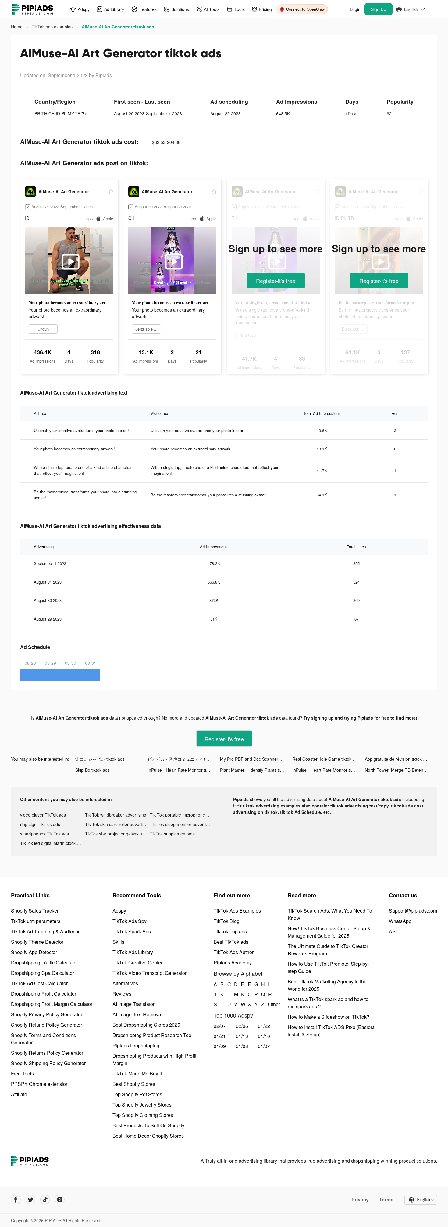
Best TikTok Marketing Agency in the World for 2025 (327, 985)
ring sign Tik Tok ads (40, 824)
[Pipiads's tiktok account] (45, 1199)
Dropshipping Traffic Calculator (44, 962)
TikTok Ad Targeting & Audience (46, 931)
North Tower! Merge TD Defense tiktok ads (401, 770)
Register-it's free (275, 280)
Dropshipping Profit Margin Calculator (51, 1003)
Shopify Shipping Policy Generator (48, 1063)
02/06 (242, 1025)
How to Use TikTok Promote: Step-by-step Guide (328, 967)
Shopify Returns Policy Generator (47, 1052)
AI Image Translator (133, 1003)
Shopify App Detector (34, 952)
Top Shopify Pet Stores (137, 1094)
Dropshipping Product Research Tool (152, 1035)
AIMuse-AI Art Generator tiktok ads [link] (118, 26)
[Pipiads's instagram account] (60, 1199)
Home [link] (17, 26)
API (393, 931)
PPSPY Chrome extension (40, 1083)
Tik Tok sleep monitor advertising (182, 824)
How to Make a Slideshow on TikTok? (328, 1016)
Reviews (121, 993)
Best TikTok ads (231, 941)
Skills (118, 941)
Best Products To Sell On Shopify (148, 1125)
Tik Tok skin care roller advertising (117, 824)
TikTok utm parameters (35, 921)
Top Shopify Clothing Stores (142, 1114)
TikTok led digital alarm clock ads (52, 843)
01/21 (220, 1035)
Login (355, 9)
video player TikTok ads (43, 815)
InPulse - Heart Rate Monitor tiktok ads (184, 770)
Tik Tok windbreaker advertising (115, 815)
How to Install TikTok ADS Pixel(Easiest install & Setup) (331, 1031)
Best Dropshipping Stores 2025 (146, 1024)
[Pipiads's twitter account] (30, 1199)
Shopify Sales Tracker (35, 910)
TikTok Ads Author (234, 952)
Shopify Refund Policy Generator (46, 1024)
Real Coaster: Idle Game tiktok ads (326, 759)
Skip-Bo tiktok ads (92, 770)
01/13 (242, 1035)
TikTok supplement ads (172, 834)
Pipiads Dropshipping (135, 1045)
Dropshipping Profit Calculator (43, 993)
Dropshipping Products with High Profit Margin (154, 1059)
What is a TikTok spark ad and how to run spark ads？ (328, 1003)
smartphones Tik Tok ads (44, 834)
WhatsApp (400, 921)
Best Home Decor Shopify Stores (148, 1135)
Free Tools (22, 1073)
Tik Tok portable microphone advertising (182, 815)
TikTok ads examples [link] (53, 26)
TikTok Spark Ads (131, 931)
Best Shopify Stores (133, 1083)
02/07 (220, 1025)
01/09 (220, 1046)
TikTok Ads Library (132, 952)
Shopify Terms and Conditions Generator (43, 1039)
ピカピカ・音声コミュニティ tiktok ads (184, 759)
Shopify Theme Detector (37, 941)
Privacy (360, 1200)
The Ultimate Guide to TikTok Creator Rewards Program (328, 950)
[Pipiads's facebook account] (16, 1199)
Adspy (119, 910)
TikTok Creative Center (137, 962)
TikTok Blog (227, 921)
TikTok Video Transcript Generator (149, 972)
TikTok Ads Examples (237, 910)
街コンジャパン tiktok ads (100, 759)
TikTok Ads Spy (129, 921)
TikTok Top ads (230, 931)
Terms (386, 1200)
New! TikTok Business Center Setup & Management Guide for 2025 (329, 932)
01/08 (242, 1046)
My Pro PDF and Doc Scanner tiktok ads (256, 759)
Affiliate (19, 1094)
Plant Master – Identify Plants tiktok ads (256, 770)
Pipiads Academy (233, 962)
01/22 (264, 1025)
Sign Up (378, 9)
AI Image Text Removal (137, 1014)
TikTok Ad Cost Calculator (39, 983)
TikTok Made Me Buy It (137, 1073)
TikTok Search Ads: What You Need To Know (330, 914)
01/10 (264, 1035)
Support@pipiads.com (413, 910)
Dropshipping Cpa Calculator (42, 972)
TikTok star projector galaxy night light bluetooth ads (117, 834)
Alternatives (125, 983)
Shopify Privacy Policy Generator (46, 1014)
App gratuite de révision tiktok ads (397, 759)
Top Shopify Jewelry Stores (142, 1104)
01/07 (264, 1046)
